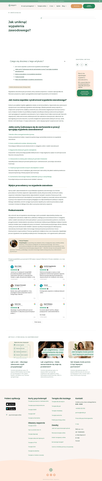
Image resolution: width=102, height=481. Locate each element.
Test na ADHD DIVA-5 (34, 430)
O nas (51, 6)
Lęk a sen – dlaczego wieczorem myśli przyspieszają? (19, 364)
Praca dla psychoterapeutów (84, 418)
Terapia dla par (56, 406)
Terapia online (41, 6)
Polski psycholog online (58, 420)
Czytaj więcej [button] (14, 279)
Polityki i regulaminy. (54, 479)
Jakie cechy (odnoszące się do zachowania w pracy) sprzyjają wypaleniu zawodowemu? (36, 70)
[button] (64, 61)
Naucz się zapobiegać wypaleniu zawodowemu (28, 79)
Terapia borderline (33, 451)
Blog (63, 6)
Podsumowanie (19, 77)
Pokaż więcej (37, 322)
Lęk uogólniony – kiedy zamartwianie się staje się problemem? (51, 364)
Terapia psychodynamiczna (36, 405)
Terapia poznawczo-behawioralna (38, 401)
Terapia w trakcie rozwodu (36, 455)
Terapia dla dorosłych (58, 401)
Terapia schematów (34, 418)
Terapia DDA (32, 447)
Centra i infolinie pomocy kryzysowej (62, 447)
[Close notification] (100, 1)
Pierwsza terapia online (58, 433)
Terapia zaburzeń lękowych (36, 438)
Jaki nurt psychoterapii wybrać (61, 428)
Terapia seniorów (57, 415)
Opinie (58, 6)
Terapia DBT (31, 414)
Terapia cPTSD (32, 442)
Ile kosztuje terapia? (57, 442)
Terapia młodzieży (57, 411)
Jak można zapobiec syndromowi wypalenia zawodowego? (32, 67)
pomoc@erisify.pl (80, 412)
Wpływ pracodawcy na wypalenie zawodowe (28, 74)
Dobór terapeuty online (59, 437)
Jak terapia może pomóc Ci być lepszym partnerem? (80, 364)
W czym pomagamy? (27, 6)
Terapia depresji (33, 434)
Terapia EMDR (32, 409)
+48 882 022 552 (80, 408)
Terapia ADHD (32, 426)
